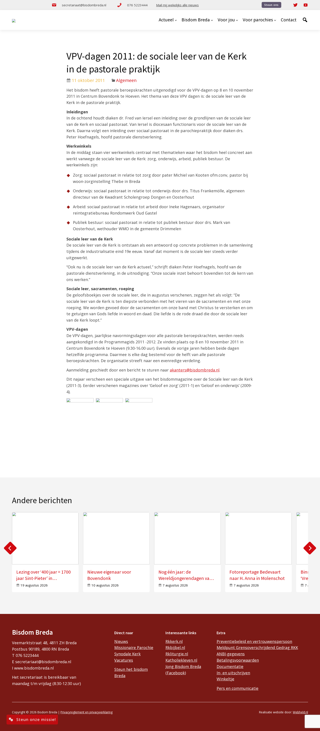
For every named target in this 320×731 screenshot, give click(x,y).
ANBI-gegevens (231, 653)
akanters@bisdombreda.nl (194, 370)
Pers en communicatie (237, 688)
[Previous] (10, 548)
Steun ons (271, 5)
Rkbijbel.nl (175, 647)
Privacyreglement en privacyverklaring (87, 712)
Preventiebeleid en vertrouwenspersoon (254, 641)
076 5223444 (137, 5)
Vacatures (123, 660)
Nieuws (121, 641)
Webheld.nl (300, 712)
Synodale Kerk (127, 653)
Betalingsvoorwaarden (238, 660)
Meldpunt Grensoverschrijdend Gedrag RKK (257, 647)
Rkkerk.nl (174, 641)
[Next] (310, 548)
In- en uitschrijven (233, 672)
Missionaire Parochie (133, 647)
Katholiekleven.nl (181, 660)
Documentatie (230, 666)
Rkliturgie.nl (176, 653)
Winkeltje (225, 679)
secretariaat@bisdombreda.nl (84, 5)
